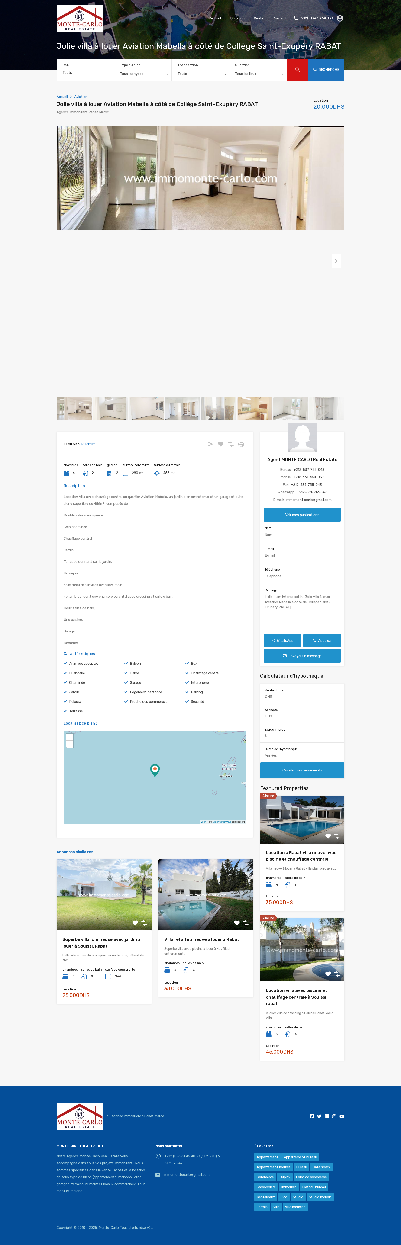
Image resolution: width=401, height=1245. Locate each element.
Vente (258, 18)
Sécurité (197, 702)
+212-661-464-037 (308, 477)
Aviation (80, 97)
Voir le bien (104, 916)
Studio (298, 1197)
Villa (276, 1207)
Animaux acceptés (84, 663)
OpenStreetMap (222, 821)
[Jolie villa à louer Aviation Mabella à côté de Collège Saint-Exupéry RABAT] (155, 770)
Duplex (284, 1177)
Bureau (301, 1167)
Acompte (271, 710)
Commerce (265, 1177)
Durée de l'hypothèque (281, 749)
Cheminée (77, 683)
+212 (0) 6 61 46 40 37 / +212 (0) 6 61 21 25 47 (192, 1159)
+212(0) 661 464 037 (316, 18)
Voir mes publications (302, 515)
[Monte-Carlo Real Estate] (80, 30)
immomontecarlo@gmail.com (309, 500)
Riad (283, 1197)
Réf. (65, 65)
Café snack (321, 1167)
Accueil (215, 18)
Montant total (274, 690)
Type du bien (130, 65)
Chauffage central (205, 673)
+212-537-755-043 (309, 470)
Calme (135, 673)
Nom (268, 528)
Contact (279, 18)
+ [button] (69, 737)
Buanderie (77, 673)
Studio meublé (320, 1197)
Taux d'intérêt (275, 729)
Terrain (262, 1207)
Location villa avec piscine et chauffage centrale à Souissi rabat (296, 997)
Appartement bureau (300, 1157)
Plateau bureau (314, 1187)
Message (271, 590)
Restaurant (266, 1197)
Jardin (74, 692)
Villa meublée (295, 1207)
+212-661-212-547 (312, 492)
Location (237, 18)
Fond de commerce (311, 1177)
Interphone (200, 683)
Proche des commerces (149, 702)
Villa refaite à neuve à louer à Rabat (201, 939)
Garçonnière (266, 1187)
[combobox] (142, 75)
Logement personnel (146, 692)
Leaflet (204, 821)
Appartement (267, 1157)
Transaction (188, 65)
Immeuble (289, 1187)
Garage (135, 683)
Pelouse (75, 702)
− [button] (69, 744)
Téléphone (272, 569)
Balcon (135, 663)
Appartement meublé (274, 1167)
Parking (197, 692)
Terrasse (76, 711)
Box (194, 663)
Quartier (242, 65)
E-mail (269, 549)
